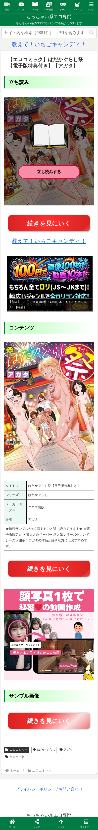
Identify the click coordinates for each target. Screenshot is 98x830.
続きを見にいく (49, 223)
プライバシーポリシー (35, 789)
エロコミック (19, 749)
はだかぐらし (46, 749)
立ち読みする (49, 172)
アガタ (68, 749)
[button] (91, 33)
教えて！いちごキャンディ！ (49, 44)
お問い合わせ (71, 789)
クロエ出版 (17, 757)
